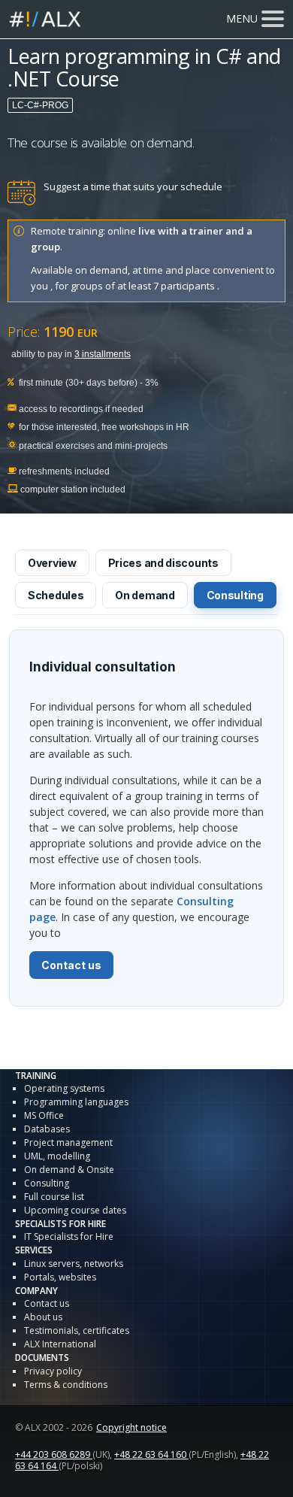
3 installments (102, 354)
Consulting (235, 595)
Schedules (55, 595)
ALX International (60, 1344)
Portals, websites (60, 1277)
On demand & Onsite (69, 1169)
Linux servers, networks (73, 1263)
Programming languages (76, 1101)
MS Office (44, 1115)
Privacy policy (53, 1371)
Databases (47, 1129)
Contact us (71, 965)
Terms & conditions (65, 1384)
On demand (144, 595)
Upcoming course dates (75, 1210)
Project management (68, 1142)
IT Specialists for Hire (68, 1236)
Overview (52, 562)
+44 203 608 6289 (53, 1454)
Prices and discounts (163, 562)
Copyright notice (131, 1427)
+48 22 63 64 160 (151, 1454)
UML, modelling (57, 1156)
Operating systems (64, 1088)
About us (43, 1317)
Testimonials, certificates (76, 1330)
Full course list (54, 1196)
